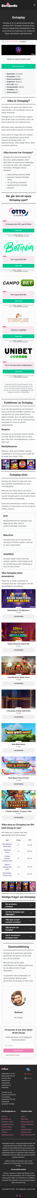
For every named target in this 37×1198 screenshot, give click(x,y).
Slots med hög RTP (28, 1135)
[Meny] (35, 5)
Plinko (23, 1127)
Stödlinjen (15, 234)
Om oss (4, 1116)
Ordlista (4, 1132)
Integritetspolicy (7, 1124)
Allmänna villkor (7, 1122)
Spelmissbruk (6, 1129)
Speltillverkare (26, 1129)
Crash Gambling (27, 1124)
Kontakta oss (6, 1119)
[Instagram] (20, 1196)
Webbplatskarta (7, 1135)
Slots (23, 1116)
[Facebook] (17, 1196)
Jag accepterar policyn (13, 1055)
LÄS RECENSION (18, 616)
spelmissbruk (24, 390)
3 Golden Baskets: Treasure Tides (7, 858)
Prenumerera (18, 1050)
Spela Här (18, 230)
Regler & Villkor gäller (19, 235)
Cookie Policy (6, 1127)
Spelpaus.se (20, 234)
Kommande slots (27, 1122)
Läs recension (26, 235)
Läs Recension (25, 341)
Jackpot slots (26, 1132)
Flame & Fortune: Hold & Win (7, 867)
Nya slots (24, 1119)
